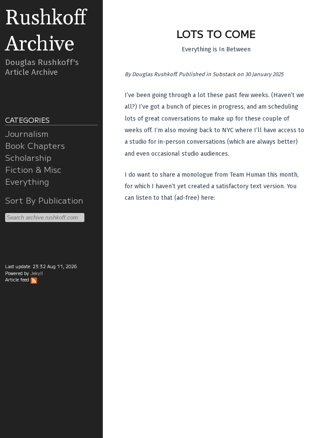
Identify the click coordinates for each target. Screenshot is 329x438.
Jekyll (36, 273)
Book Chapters (35, 145)
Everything (27, 181)
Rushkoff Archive (45, 31)
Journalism (26, 133)
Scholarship (28, 157)
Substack (224, 74)
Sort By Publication (44, 200)
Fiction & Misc (33, 169)
